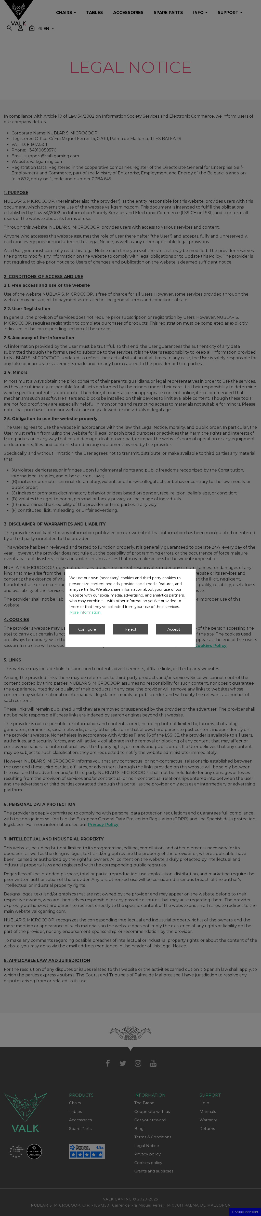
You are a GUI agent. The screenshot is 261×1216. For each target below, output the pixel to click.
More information (84, 612)
